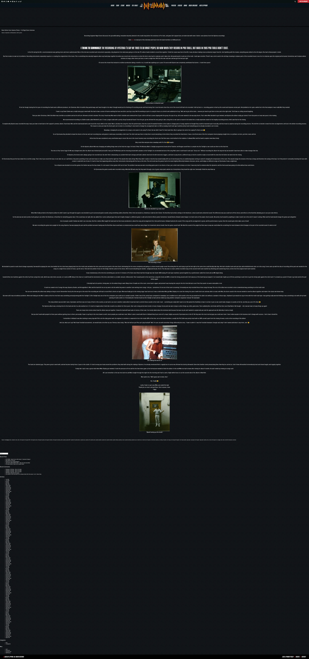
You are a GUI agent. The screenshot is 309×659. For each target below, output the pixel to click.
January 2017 (8, 616)
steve (221, 439)
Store (122, 5)
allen (10, 439)
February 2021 (8, 557)
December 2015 (8, 632)
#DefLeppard (203, 5)
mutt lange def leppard (175, 439)
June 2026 (7, 480)
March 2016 (7, 629)
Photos (173, 5)
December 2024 (8, 502)
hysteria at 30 (87, 439)
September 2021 (8, 549)
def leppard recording (56, 439)
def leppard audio (34, 439)
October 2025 (8, 490)
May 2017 (7, 612)
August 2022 (8, 536)
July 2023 (7, 522)
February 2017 (8, 615)
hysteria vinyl (133, 439)
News (112, 5)
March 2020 (7, 571)
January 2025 (8, 501)
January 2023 (8, 530)
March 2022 (7, 542)
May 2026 (7, 481)
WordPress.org (8, 652)
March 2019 (7, 585)
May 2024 (7, 510)
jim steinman (138, 439)
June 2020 (7, 567)
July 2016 (7, 624)
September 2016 (8, 621)
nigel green (189, 439)
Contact (304, 657)
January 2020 (8, 573)
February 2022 (8, 543)
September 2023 (8, 520)
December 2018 (8, 589)
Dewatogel (7, 469)
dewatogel (7, 470)
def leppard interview (48, 439)
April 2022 (7, 540)
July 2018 (7, 595)
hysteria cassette (98, 439)
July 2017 (7, 609)
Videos (180, 5)
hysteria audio (92, 439)
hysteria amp (83, 439)
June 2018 (7, 596)
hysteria (64, 439)
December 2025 (8, 487)
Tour (117, 5)
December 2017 (8, 603)
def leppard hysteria (41, 439)
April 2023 (7, 526)
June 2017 (7, 610)
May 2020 (7, 568)
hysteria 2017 (68, 439)
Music (128, 5)
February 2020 (8, 572)
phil (207, 439)
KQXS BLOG (8, 472)
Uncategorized (8, 643)
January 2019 (8, 588)
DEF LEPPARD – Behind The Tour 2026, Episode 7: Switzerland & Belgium (18, 459)
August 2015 (8, 637)
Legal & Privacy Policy (287, 657)
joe (159, 439)
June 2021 (7, 553)
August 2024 (8, 507)
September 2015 (8, 636)
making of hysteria (163, 439)
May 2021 (7, 554)
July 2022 (7, 537)
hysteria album (77, 439)
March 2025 (7, 498)
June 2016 (7, 625)
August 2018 (8, 594)
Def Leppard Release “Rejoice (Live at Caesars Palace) (15, 464)
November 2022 (8, 532)
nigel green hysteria (203, 439)
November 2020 (8, 561)
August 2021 (8, 550)
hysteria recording (128, 439)
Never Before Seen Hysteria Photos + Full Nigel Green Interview (18, 30)
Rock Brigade (193, 5)
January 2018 (8, 602)
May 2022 (7, 539)
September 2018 (8, 592)
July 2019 (7, 580)
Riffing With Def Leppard (15, 472)
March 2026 (7, 484)
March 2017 (7, 614)
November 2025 (8, 489)
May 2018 (7, 597)
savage (219, 439)
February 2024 (8, 514)
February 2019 (8, 586)
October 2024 (8, 504)
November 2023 (8, 518)
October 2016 (8, 620)
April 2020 (7, 569)
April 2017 (7, 613)
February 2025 (8, 499)
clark (16, 439)
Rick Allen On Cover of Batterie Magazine (12, 461)
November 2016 (8, 619)
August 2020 (8, 565)
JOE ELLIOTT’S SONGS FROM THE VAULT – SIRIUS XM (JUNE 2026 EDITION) (18, 462)
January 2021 (8, 559)
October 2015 (8, 635)
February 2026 (8, 485)
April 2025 (7, 497)
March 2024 (7, 513)
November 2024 (8, 503)
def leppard (22, 439)
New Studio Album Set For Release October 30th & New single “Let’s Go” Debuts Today (26, 474)
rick (217, 439)
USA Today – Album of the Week (16, 469)
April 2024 (7, 512)
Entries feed (8, 650)
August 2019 (8, 579)
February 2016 (8, 630)
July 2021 (7, 551)
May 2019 (7, 583)
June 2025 (7, 495)
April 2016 (7, 627)
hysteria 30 (73, 439)
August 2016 (8, 623)
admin (21, 32)
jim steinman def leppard (145, 439)
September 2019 (8, 578)
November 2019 (8, 575)
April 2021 (7, 555)
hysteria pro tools (122, 439)
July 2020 (7, 566)
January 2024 (8, 515)
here (132, 40)
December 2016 (8, 618)
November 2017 (8, 604)
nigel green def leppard (195, 439)
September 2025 (8, 491)
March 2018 (7, 600)
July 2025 (7, 493)
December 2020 (8, 560)
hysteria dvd (104, 439)
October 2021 (8, 548)
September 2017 (8, 607)
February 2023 (8, 528)
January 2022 (8, 544)
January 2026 (8, 486)
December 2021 (8, 545)
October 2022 (8, 533)
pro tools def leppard (212, 439)
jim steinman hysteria (154, 439)
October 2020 (8, 562)
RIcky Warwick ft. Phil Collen (10, 460)
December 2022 (8, 531)
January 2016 (8, 631)
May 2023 (7, 525)
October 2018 (8, 591)
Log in (7, 649)
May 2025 (7, 496)
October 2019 (8, 577)
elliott (62, 439)
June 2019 (7, 581)
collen (18, 439)
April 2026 (7, 483)
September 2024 (8, 505)
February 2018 (8, 601)
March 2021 (7, 556)
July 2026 (7, 479)
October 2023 (8, 519)
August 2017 (8, 608)
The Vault (135, 5)
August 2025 (8, 492)
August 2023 (8, 521)
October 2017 (8, 606)
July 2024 (7, 508)
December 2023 (8, 516)
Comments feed (8, 651)
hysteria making (115, 439)
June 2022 (7, 538)
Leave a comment (233, 439)
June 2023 (7, 524)
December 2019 (8, 574)
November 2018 (8, 590)
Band (185, 5)
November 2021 (8, 547)
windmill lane (227, 439)
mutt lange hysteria (183, 439)
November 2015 (8, 633)
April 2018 (7, 598)
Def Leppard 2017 (27, 439)
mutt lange (169, 439)
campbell (13, 439)
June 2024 (7, 509)
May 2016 (7, 626)
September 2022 (8, 534)
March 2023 (7, 527)
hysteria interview (109, 439)
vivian (224, 439)
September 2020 (8, 563)
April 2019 (7, 584)
